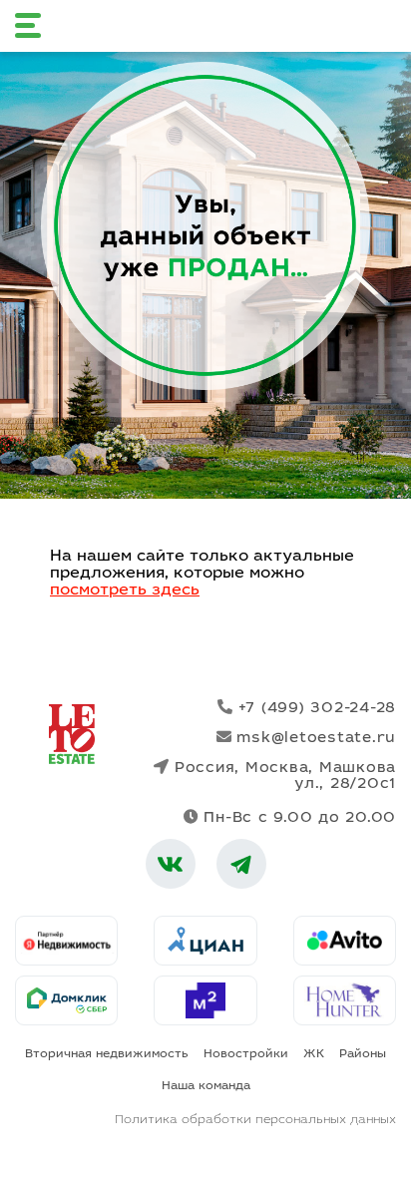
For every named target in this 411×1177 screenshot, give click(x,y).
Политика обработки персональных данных (255, 1120)
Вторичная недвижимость (107, 1054)
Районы (362, 1054)
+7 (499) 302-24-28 (317, 708)
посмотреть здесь (125, 590)
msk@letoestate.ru (316, 738)
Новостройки (246, 1054)
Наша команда (206, 1086)
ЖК (313, 1054)
